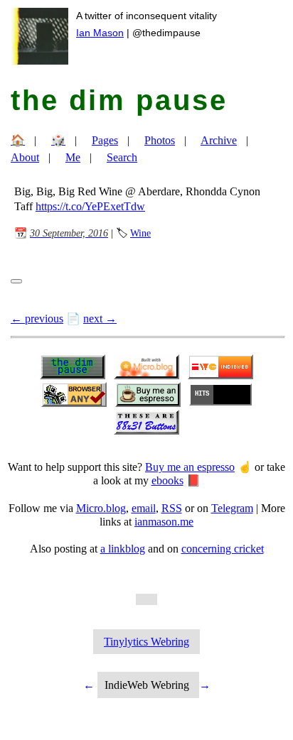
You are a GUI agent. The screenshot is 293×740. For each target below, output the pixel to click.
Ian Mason (100, 32)
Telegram (232, 508)
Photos (159, 140)
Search (122, 157)
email (144, 508)
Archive (219, 140)
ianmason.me (163, 522)
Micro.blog (101, 508)
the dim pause (119, 100)
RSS (171, 508)
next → (100, 318)
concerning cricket (222, 549)
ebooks (167, 480)
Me (72, 157)
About (25, 157)
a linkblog (122, 549)
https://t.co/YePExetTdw (90, 206)
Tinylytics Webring (146, 642)
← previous (37, 318)
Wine (140, 233)
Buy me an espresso (190, 467)
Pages (105, 140)
